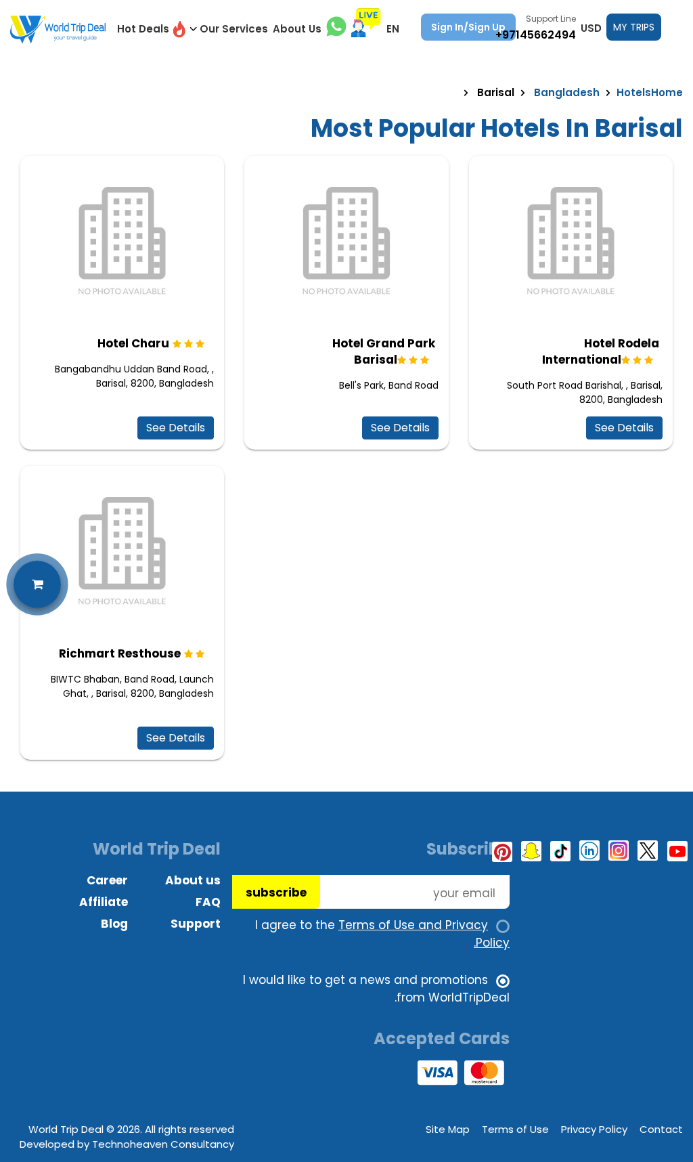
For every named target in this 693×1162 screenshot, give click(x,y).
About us (193, 880)
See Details (175, 427)
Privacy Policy (594, 1129)
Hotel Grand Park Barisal (383, 351)
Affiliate (103, 902)
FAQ (208, 902)
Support (196, 924)
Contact (661, 1129)
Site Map (448, 1129)
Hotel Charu (133, 343)
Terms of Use (515, 1129)
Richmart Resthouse (120, 653)
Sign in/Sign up (468, 27)
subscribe (276, 892)
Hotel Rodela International (600, 351)
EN (392, 29)
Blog (114, 924)
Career (107, 880)
